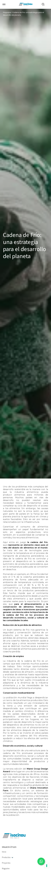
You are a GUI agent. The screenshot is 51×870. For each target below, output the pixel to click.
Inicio (4, 851)
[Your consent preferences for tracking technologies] (46, 865)
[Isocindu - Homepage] (25, 4)
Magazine (7, 12)
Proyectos (6, 863)
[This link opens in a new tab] (41, 861)
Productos (6, 857)
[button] (4, 4)
